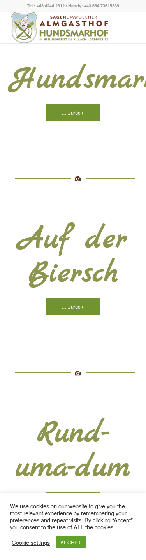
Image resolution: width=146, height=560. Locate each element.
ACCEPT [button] (70, 542)
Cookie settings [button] (31, 542)
